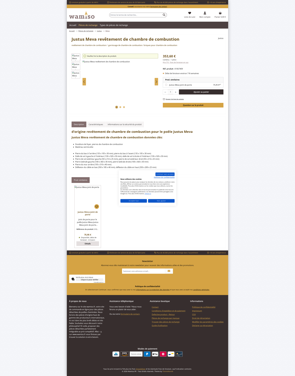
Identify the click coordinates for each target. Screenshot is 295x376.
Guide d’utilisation (160, 325)
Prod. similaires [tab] (80, 180)
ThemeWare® (167, 371)
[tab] (79, 124)
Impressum (197, 311)
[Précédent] (84, 81)
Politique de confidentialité (203, 307)
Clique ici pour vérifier (89, 280)
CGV (194, 314)
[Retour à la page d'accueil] (81, 15)
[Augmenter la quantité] (175, 91)
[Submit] (169, 271)
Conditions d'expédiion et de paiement (168, 311)
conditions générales (201, 290)
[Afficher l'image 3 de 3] (124, 107)
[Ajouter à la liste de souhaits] (96, 206)
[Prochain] (156, 81)
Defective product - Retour (163, 314)
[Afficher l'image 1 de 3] (117, 107)
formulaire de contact (158, 6)
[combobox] (135, 15)
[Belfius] (163, 354)
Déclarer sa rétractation (202, 325)
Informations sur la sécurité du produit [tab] (125, 124)
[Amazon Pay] (125, 354)
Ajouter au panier (201, 92)
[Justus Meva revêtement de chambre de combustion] (120, 85)
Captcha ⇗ (99, 282)
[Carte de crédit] (179, 354)
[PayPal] (147, 354)
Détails (88, 243)
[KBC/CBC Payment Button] (115, 354)
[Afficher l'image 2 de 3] (120, 107)
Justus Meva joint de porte (180, 85)
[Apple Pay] (155, 354)
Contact (155, 307)
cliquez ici (148, 194)
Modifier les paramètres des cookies (208, 322)
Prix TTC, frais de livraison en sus (175, 62)
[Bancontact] (171, 354)
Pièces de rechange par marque (165, 318)
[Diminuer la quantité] (165, 91)
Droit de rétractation (201, 318)
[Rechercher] (164, 15)
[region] (115, 82)
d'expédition (140, 369)
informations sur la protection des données (153, 290)
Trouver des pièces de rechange (166, 322)
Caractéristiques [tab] (96, 124)
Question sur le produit (193, 105)
